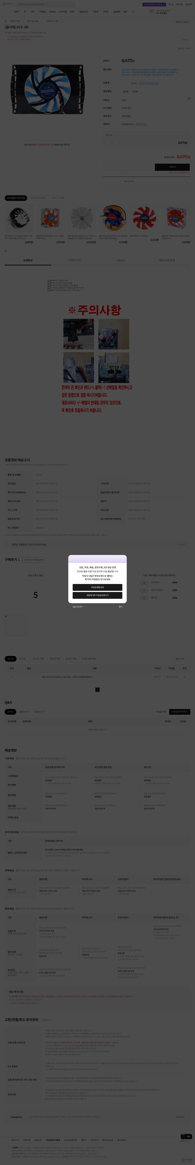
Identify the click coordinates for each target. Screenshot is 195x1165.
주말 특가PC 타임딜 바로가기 (97, 595)
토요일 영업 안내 (97, 587)
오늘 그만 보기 (78, 607)
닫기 (120, 607)
